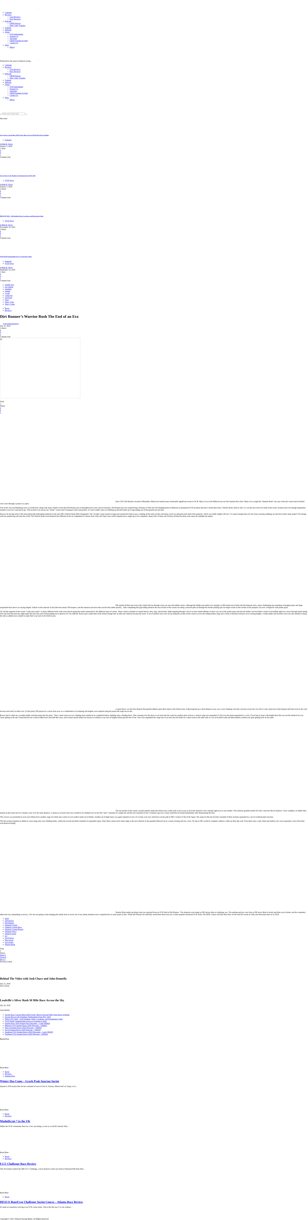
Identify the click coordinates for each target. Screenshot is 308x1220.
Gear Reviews (15, 17)
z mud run (9, 296)
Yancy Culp (9, 302)
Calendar (8, 13)
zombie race (9, 285)
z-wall (7, 293)
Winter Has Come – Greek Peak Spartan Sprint (29, 1081)
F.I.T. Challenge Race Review (18, 1163)
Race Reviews (15, 19)
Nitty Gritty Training (17, 26)
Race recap (9, 940)
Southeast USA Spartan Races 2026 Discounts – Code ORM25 (29, 1032)
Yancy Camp (10, 304)
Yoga (7, 300)
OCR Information (16, 34)
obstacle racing (10, 934)
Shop (7, 45)
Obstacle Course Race (13, 927)
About (7, 32)
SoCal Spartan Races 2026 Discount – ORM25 (23, 1030)
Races (7, 308)
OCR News (9, 180)
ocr (6, 936)
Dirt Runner (9, 923)
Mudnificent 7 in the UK (15, 1121)
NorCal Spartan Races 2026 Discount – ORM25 (23, 1028)
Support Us (14, 36)
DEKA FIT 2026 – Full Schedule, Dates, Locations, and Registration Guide (21, 216)
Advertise (13, 39)
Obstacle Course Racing (14, 929)
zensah (7, 291)
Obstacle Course (11, 925)
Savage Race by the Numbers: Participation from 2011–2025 (17, 175)
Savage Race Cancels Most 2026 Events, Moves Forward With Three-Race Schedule (24, 135)
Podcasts (8, 21)
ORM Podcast (15, 23)
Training (8, 28)
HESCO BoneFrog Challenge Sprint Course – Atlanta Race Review (41, 1202)
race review (9, 942)
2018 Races (9, 921)
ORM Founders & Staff (19, 41)
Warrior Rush (10, 945)
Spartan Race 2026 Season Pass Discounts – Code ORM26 (27, 1023)
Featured (8, 140)
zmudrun (8, 289)
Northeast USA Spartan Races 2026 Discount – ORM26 (26, 1034)
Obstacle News (10, 932)
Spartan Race (10, 1076)
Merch (12, 47)
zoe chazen (9, 287)
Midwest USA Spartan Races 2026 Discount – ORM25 (26, 1026)
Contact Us (14, 43)
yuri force (8, 298)
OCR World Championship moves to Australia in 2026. (16, 256)
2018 (7, 919)
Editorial (8, 30)
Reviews (8, 15)
